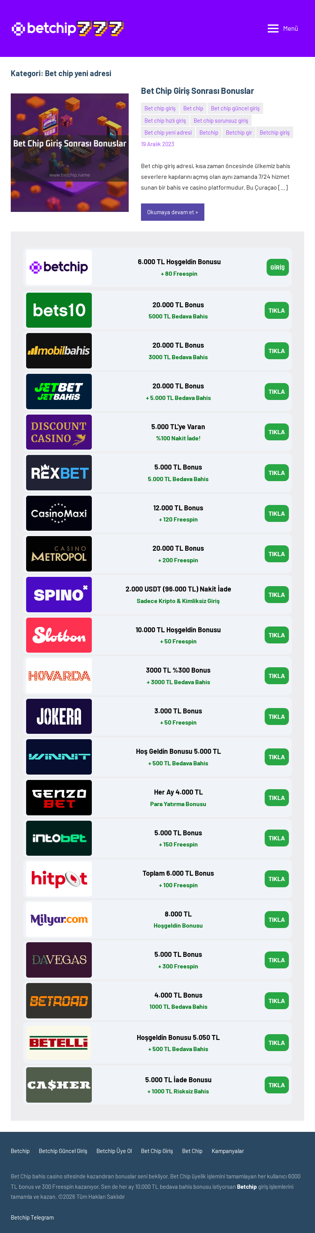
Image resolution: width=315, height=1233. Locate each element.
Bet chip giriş (160, 108)
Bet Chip (192, 1150)
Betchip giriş (275, 132)
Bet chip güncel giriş (235, 108)
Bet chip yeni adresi (168, 132)
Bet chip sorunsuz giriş (221, 120)
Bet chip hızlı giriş (165, 120)
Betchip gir (239, 132)
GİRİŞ (277, 267)
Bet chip (193, 108)
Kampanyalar (228, 1150)
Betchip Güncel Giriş (63, 1150)
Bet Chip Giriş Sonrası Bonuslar (197, 90)
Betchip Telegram (32, 1217)
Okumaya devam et (170, 211)
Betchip (208, 132)
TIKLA (277, 310)
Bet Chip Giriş (157, 1150)
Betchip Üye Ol (114, 1150)
